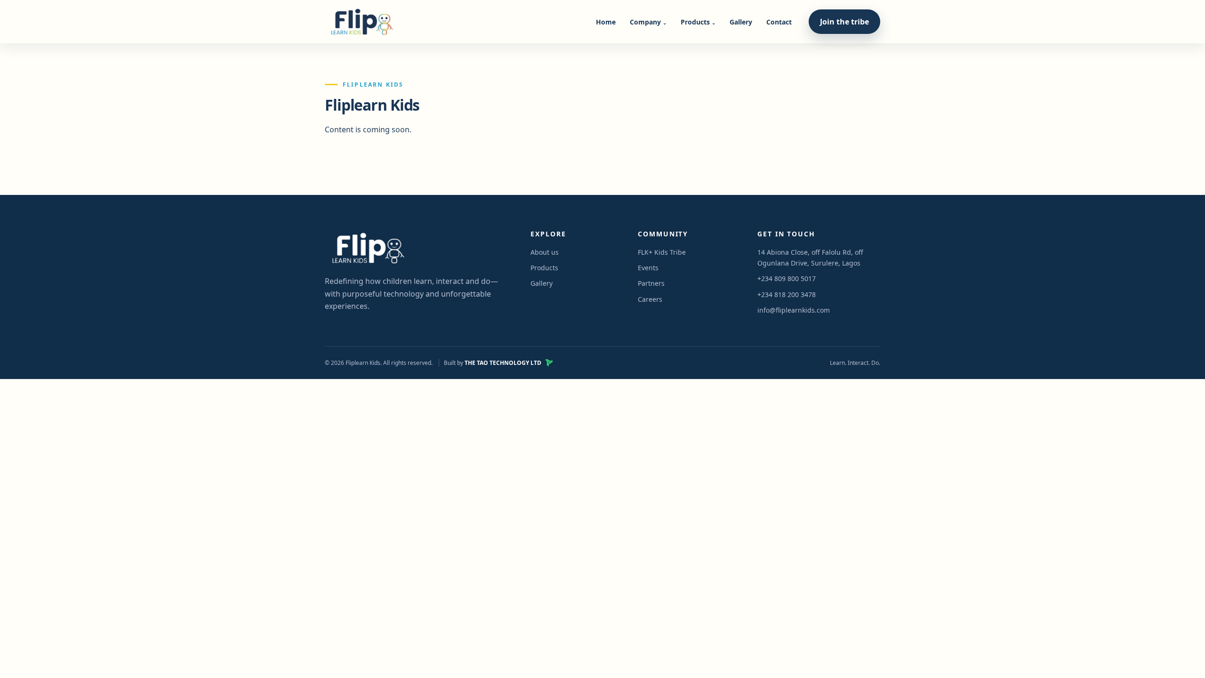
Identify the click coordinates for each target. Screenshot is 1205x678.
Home (606, 21)
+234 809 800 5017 (786, 278)
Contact (779, 21)
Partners (651, 283)
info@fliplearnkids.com (793, 310)
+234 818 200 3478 (786, 294)
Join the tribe (844, 21)
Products (698, 21)
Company (648, 21)
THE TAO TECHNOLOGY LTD (503, 363)
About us (544, 252)
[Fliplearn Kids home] (360, 22)
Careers (650, 299)
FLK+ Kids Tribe (662, 252)
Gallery (741, 21)
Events (648, 267)
